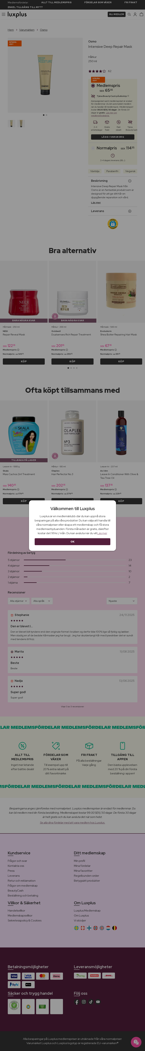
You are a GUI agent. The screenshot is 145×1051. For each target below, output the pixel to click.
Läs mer (102, 533)
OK (73, 541)
